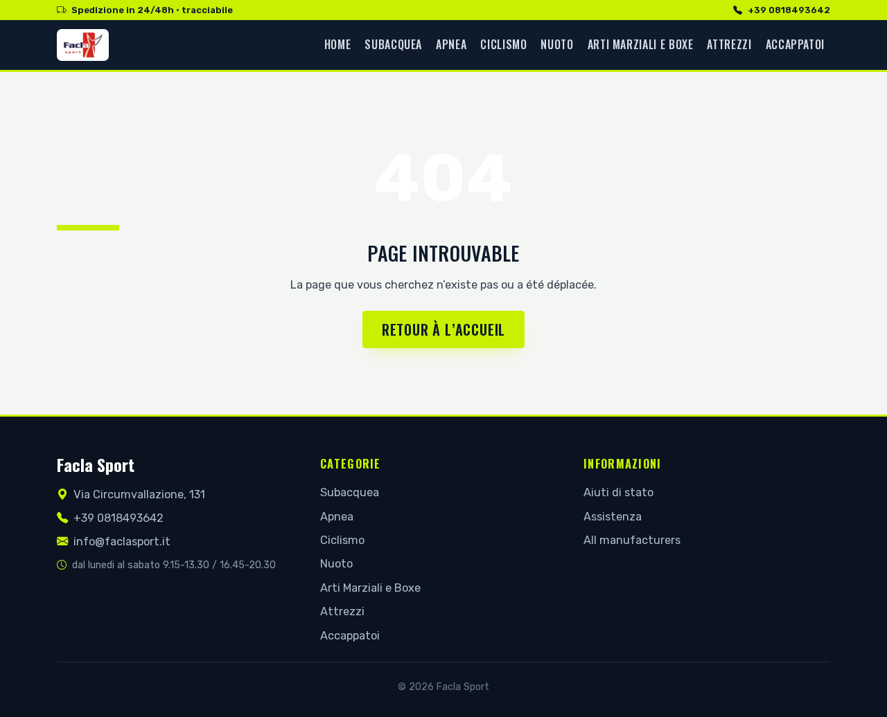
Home (337, 44)
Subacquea (393, 44)
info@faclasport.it (121, 541)
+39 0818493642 (789, 10)
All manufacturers (631, 540)
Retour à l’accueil (443, 329)
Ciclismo (503, 44)
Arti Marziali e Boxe (641, 44)
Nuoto (557, 44)
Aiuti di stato (618, 492)
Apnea (451, 44)
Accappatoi (795, 44)
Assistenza (612, 516)
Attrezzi (729, 44)
